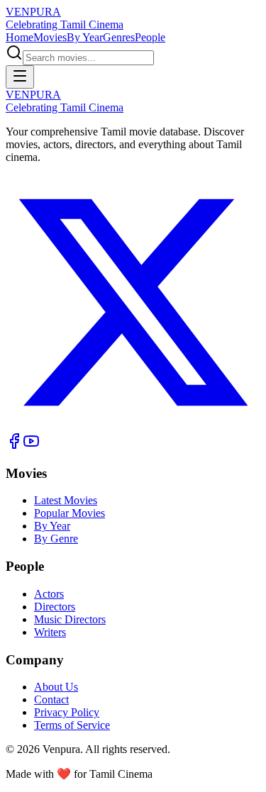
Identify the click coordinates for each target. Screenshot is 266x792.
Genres (119, 37)
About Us (56, 687)
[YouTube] (31, 446)
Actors (49, 594)
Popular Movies (69, 513)
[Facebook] (14, 446)
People (150, 37)
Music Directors (70, 619)
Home (19, 37)
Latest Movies (65, 500)
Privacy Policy (66, 712)
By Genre (56, 538)
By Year (85, 37)
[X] (133, 426)
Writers (50, 632)
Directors (54, 607)
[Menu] (20, 77)
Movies (50, 37)
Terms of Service (72, 725)
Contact (51, 699)
